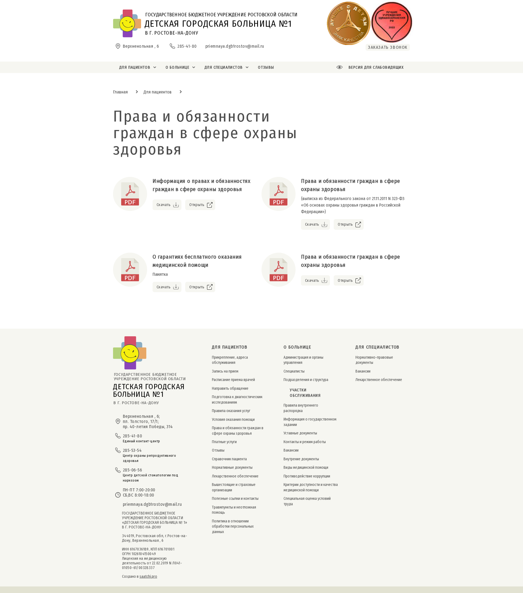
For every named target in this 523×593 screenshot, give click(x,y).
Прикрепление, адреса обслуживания (230, 360)
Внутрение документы (301, 459)
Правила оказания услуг (231, 411)
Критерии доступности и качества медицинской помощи (311, 487)
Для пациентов (158, 92)
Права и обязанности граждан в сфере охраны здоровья (237, 430)
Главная (120, 92)
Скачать (164, 204)
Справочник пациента (229, 459)
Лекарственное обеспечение (235, 476)
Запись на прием (225, 371)
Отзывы (218, 450)
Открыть (196, 204)
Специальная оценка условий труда (307, 501)
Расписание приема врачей (233, 379)
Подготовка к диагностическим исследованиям (237, 399)
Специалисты (294, 371)
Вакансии (291, 450)
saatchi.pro (148, 576)
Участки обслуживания (305, 393)
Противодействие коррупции (307, 476)
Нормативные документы (232, 467)
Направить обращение (230, 388)
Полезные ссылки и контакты (235, 498)
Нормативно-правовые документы (374, 360)
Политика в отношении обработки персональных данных (233, 526)
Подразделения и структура (306, 379)
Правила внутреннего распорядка (301, 408)
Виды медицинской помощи (306, 467)
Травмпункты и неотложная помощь (234, 510)
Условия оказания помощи (233, 419)
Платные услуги (224, 442)
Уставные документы (300, 433)
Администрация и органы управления (303, 360)
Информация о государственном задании (310, 422)
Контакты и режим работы (305, 442)
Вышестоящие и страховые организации (234, 487)
